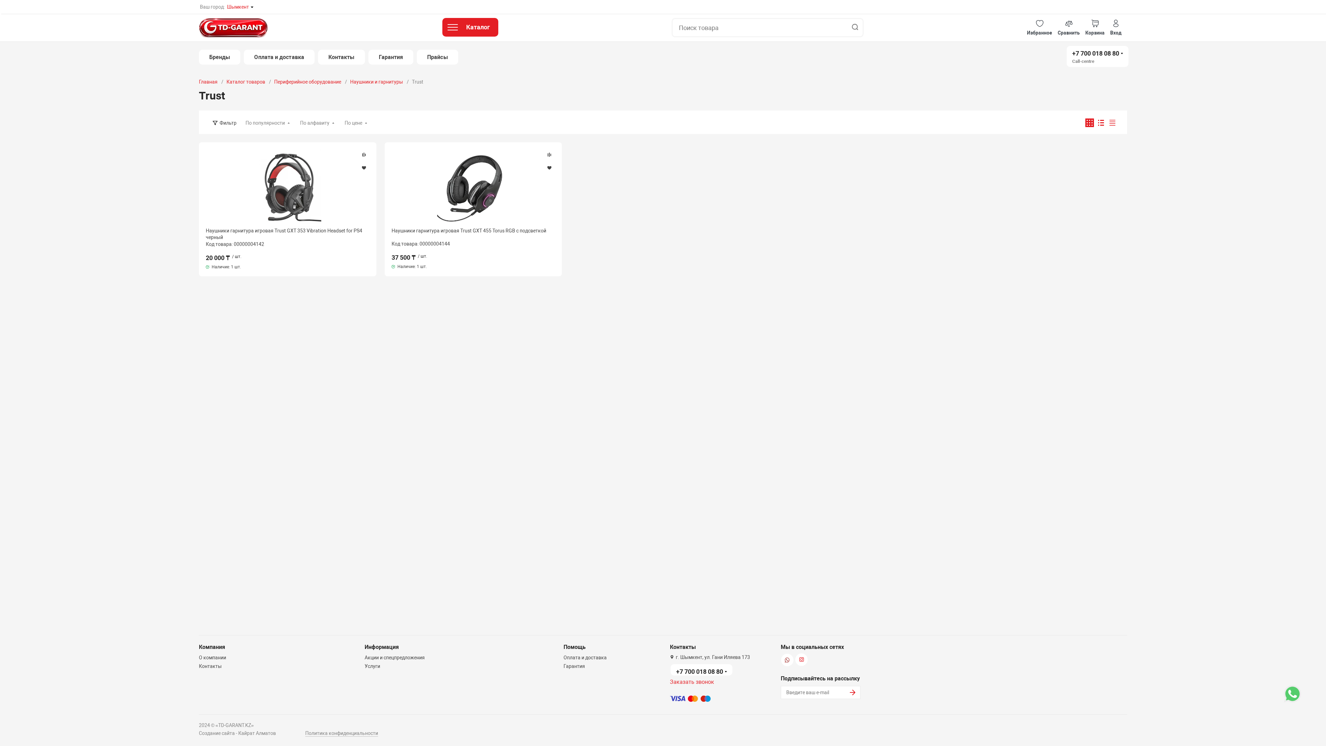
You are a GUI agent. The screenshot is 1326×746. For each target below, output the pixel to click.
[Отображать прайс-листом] (1112, 122)
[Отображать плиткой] (1089, 122)
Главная (208, 82)
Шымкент (238, 7)
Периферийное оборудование (307, 82)
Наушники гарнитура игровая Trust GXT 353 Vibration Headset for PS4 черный (284, 234)
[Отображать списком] (1101, 122)
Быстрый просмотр (288, 188)
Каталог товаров (246, 82)
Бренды (219, 57)
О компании (212, 657)
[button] (1039, 27)
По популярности (265, 123)
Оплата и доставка (279, 57)
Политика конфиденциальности (341, 733)
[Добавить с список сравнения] (363, 154)
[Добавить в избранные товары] (363, 167)
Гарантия (391, 57)
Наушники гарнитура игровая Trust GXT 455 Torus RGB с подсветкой (469, 230)
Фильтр (228, 123)
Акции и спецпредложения (395, 657)
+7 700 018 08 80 (1095, 53)
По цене (353, 123)
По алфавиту (314, 123)
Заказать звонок (692, 682)
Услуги (372, 666)
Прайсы (437, 57)
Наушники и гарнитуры (376, 82)
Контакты (341, 57)
